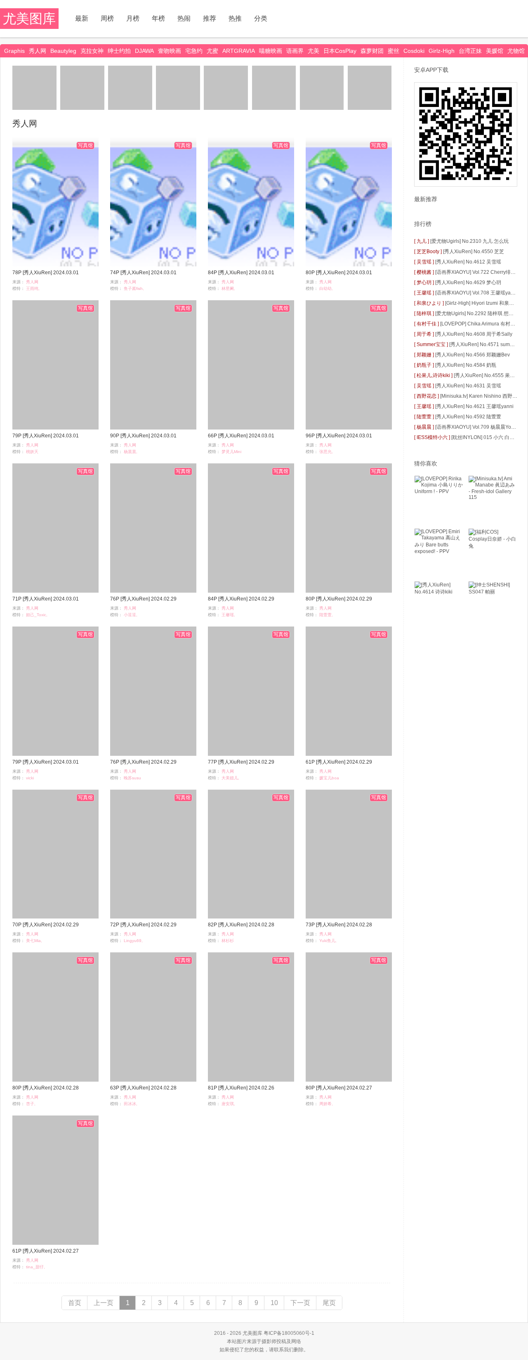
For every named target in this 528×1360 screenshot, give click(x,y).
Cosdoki (413, 50)
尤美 (313, 50)
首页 (74, 1302)
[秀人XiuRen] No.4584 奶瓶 (465, 365)
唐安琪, (228, 1103)
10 (274, 1302)
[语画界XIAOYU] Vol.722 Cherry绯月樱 (478, 272)
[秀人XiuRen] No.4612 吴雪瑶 (468, 262)
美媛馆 (494, 50)
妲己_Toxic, (36, 614)
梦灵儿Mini (231, 451)
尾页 (329, 1302)
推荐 (209, 18)
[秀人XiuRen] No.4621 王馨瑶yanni (474, 406)
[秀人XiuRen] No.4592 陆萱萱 (468, 417)
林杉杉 (228, 940)
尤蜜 (212, 50)
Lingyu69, (133, 940)
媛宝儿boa (329, 778)
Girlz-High (442, 50)
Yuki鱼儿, (328, 940)
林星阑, (228, 288)
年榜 (158, 18)
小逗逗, (130, 614)
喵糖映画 (270, 50)
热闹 (184, 18)
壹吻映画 (169, 50)
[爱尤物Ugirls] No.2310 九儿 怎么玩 (469, 241)
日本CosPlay (339, 50)
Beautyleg (63, 50)
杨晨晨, (130, 451)
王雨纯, (33, 288)
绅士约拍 (119, 50)
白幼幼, (326, 288)
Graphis (14, 50)
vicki (30, 778)
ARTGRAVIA (238, 50)
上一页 (103, 1302)
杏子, (30, 1103)
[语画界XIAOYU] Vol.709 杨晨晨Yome (476, 427)
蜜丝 (393, 50)
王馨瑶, (228, 614)
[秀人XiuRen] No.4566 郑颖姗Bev (472, 355)
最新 (81, 18)
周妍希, (326, 1103)
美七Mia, (34, 940)
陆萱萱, (326, 614)
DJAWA (144, 50)
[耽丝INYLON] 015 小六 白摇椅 (485, 437)
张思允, (326, 451)
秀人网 (37, 50)
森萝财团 (372, 50)
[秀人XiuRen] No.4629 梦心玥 (468, 282)
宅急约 (194, 50)
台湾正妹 (470, 50)
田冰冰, (130, 1103)
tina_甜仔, (35, 1267)
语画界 (295, 50)
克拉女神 (92, 50)
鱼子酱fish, (134, 288)
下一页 (300, 1302)
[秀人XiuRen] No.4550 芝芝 (473, 251)
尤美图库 (29, 18)
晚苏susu (132, 778)
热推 (235, 18)
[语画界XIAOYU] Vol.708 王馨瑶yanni (476, 293)
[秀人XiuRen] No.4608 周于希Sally (473, 334)
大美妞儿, (230, 778)
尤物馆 (516, 50)
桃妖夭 (32, 451)
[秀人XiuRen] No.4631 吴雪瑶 (468, 386)
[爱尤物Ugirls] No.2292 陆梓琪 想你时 (477, 313)
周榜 (107, 18)
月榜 (132, 18)
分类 (260, 18)
